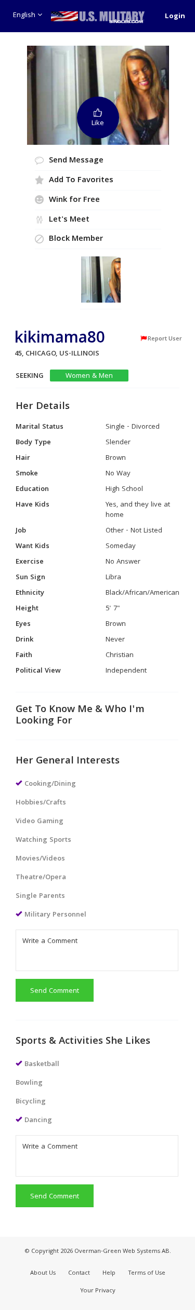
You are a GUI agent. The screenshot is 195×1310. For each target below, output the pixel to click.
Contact (79, 1273)
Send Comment (54, 991)
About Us (43, 1273)
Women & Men (89, 376)
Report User (165, 339)
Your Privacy (97, 1291)
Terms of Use (146, 1273)
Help (108, 1273)
